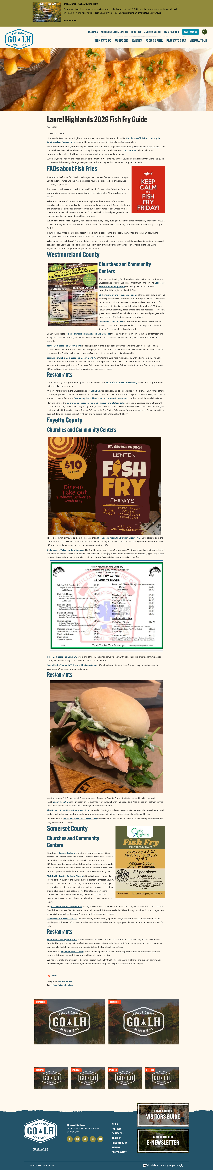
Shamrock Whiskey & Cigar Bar (62, 939)
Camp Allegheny (67, 853)
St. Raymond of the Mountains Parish (117, 295)
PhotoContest (119, 1152)
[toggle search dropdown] (204, 32)
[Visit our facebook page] (70, 1139)
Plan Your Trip (171, 32)
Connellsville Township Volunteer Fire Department (72, 665)
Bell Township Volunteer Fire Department (89, 334)
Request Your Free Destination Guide (81, 4)
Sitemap (116, 1148)
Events (137, 40)
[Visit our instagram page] (77, 1139)
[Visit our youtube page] (100, 1139)
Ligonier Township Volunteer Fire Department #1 (71, 358)
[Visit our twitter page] (85, 1139)
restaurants (130, 150)
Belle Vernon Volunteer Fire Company (66, 550)
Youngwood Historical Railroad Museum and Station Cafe (95, 403)
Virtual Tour (198, 40)
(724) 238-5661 (73, 1131)
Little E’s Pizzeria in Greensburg (121, 382)
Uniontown (122, 398)
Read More (69, 20)
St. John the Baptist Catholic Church (65, 876)
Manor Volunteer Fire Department (64, 346)
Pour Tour (136, 32)
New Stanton (98, 398)
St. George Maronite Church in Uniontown (119, 538)
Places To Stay (176, 40)
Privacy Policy (119, 1143)
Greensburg (79, 398)
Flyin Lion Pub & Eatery (72, 951)
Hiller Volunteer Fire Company (62, 657)
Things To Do (103, 40)
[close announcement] (178, 4)
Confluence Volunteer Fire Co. (62, 918)
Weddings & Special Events (114, 32)
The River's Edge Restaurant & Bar (80, 818)
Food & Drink (154, 40)
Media (115, 1124)
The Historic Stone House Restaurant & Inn (68, 810)
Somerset (111, 398)
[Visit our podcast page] (93, 1139)
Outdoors (122, 40)
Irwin (88, 398)
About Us (116, 1138)
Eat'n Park (95, 391)
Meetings (93, 32)
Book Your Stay (190, 32)
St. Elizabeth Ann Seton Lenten (66, 906)
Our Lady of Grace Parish (111, 321)
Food (55, 985)
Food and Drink (65, 981)
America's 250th (152, 32)
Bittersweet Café (61, 802)
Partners (116, 1129)
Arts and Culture (65, 985)
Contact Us (118, 1133)
